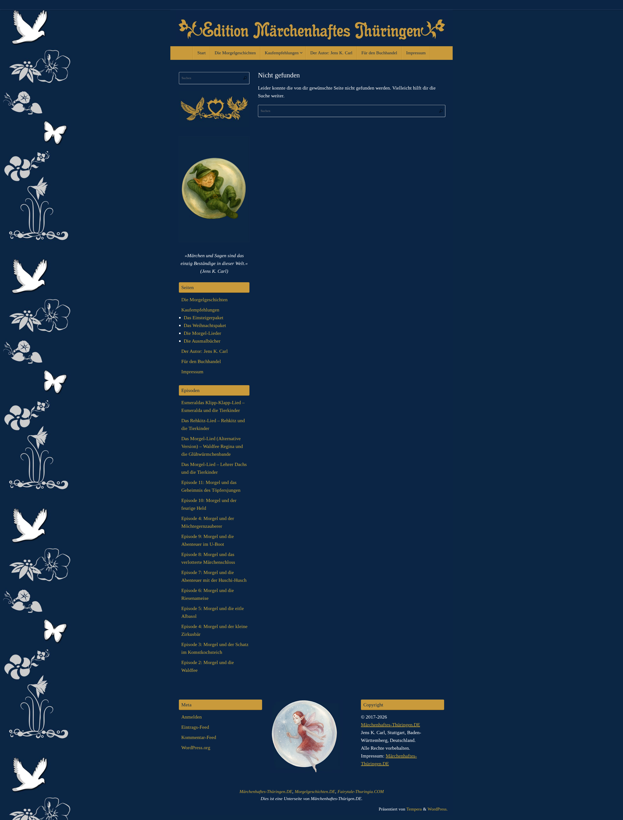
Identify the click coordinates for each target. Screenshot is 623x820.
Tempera (414, 809)
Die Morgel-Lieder (202, 333)
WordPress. (438, 809)
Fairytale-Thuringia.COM (361, 791)
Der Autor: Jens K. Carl (204, 351)
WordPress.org (195, 747)
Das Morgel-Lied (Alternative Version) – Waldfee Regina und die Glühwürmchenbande (212, 446)
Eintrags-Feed (195, 727)
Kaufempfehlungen (200, 309)
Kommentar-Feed (198, 737)
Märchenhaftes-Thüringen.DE (390, 724)
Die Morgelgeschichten (204, 299)
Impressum (192, 371)
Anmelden (191, 717)
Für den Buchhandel (201, 361)
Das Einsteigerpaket (203, 317)
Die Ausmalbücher (202, 341)
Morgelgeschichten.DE (315, 791)
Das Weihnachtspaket (205, 325)
